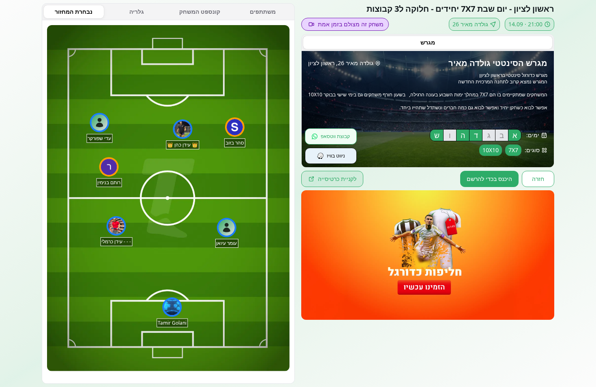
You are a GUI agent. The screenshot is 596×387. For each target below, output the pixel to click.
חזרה (538, 179)
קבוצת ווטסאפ (335, 136)
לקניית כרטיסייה (337, 179)
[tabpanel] (168, 202)
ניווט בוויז (336, 155)
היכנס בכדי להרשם (489, 179)
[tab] (427, 42)
